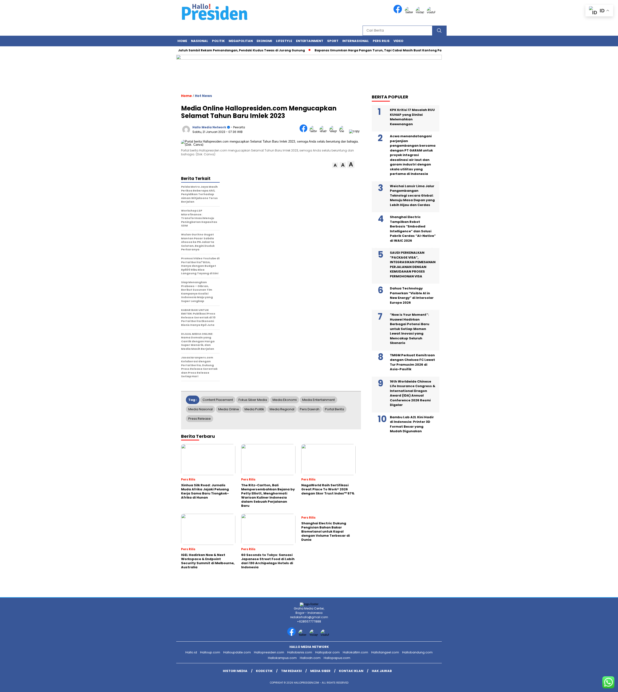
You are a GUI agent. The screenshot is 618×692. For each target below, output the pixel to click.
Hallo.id (191, 652)
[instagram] (421, 12)
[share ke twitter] (314, 131)
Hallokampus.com (282, 658)
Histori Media (235, 671)
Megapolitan (241, 41)
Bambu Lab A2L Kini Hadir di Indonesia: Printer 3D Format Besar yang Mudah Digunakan (412, 424)
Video (398, 41)
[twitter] (410, 12)
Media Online (228, 409)
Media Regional (282, 409)
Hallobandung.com (417, 652)
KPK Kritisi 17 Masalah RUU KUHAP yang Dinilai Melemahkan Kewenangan (412, 117)
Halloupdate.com (237, 652)
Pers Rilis (381, 41)
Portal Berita (334, 409)
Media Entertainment (318, 399)
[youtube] (432, 12)
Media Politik (254, 409)
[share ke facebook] (304, 131)
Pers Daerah (309, 409)
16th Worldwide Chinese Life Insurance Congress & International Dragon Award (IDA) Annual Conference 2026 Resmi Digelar (412, 393)
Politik (218, 41)
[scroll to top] (595, 684)
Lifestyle (284, 41)
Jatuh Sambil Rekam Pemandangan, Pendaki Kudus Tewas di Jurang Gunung (228, 50)
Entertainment (309, 41)
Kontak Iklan (351, 671)
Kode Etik (264, 671)
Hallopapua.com (337, 658)
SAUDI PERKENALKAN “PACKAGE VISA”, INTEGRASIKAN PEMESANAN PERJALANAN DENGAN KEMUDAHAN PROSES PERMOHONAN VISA (412, 264)
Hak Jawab (382, 671)
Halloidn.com (310, 658)
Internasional (355, 41)
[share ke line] (344, 131)
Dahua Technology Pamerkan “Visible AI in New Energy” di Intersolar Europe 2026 (412, 295)
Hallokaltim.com (355, 652)
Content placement (218, 399)
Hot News (203, 95)
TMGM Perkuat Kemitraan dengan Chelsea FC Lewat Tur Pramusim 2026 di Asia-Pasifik (412, 362)
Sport (332, 41)
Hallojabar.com (327, 652)
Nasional (199, 41)
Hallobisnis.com (299, 652)
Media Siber (320, 671)
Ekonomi (264, 41)
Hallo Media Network (209, 127)
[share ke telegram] (334, 131)
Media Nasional (200, 409)
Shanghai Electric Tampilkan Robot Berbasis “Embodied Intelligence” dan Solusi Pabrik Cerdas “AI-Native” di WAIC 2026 (413, 229)
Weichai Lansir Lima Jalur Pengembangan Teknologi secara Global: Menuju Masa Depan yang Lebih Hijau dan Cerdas (412, 195)
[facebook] (398, 12)
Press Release (199, 418)
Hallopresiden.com (269, 652)
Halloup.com (210, 652)
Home (182, 41)
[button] (335, 165)
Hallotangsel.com (385, 652)
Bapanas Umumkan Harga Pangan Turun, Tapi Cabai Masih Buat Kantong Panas (368, 50)
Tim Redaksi (291, 671)
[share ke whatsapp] (324, 131)
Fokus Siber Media (253, 399)
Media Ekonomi (285, 399)
